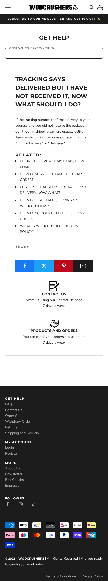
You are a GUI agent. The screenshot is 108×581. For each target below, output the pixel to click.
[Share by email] (83, 265)
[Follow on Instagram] (20, 504)
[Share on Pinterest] (63, 265)
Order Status (15, 415)
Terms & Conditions (61, 576)
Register (11, 453)
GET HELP (15, 398)
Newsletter (13, 474)
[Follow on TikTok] (33, 504)
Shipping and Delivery (22, 433)
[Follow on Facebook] (7, 504)
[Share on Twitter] (44, 265)
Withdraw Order (18, 421)
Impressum (14, 485)
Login (9, 447)
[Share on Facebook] (24, 265)
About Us (12, 468)
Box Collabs (14, 479)
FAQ (8, 404)
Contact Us (13, 410)
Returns (11, 427)
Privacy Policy (92, 576)
